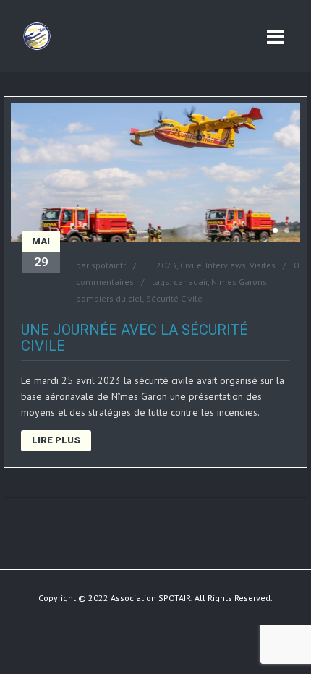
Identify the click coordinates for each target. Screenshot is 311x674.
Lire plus (56, 440)
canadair (191, 281)
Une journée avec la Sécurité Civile (134, 337)
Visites (263, 265)
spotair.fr (108, 265)
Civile (191, 265)
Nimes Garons (239, 281)
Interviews (225, 265)
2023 (166, 265)
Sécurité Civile (174, 298)
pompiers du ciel (109, 298)
